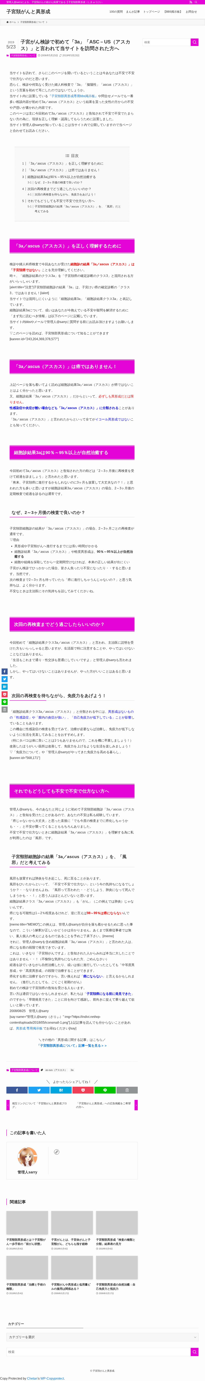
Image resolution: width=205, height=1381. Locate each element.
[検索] (196, 2)
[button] (17, 1090)
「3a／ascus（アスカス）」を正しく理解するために (65, 163)
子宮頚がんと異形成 (28, 11)
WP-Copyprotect (52, 1378)
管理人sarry (27, 1172)
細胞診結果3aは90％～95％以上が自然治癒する (61, 177)
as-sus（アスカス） (56, 1070)
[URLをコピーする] (127, 1090)
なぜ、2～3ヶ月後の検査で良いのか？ (59, 182)
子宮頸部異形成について (23, 55)
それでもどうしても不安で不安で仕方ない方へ (61, 201)
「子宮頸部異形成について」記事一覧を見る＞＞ (72, 1045)
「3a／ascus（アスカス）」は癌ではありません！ (63, 170)
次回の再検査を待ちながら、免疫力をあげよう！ (65, 194)
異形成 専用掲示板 (29, 1028)
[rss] (190, 2)
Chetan (32, 1378)
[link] (56, 1152)
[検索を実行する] (195, 42)
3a (72, 1070)
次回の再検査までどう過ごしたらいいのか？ (59, 189)
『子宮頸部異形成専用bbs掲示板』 (73, 96)
